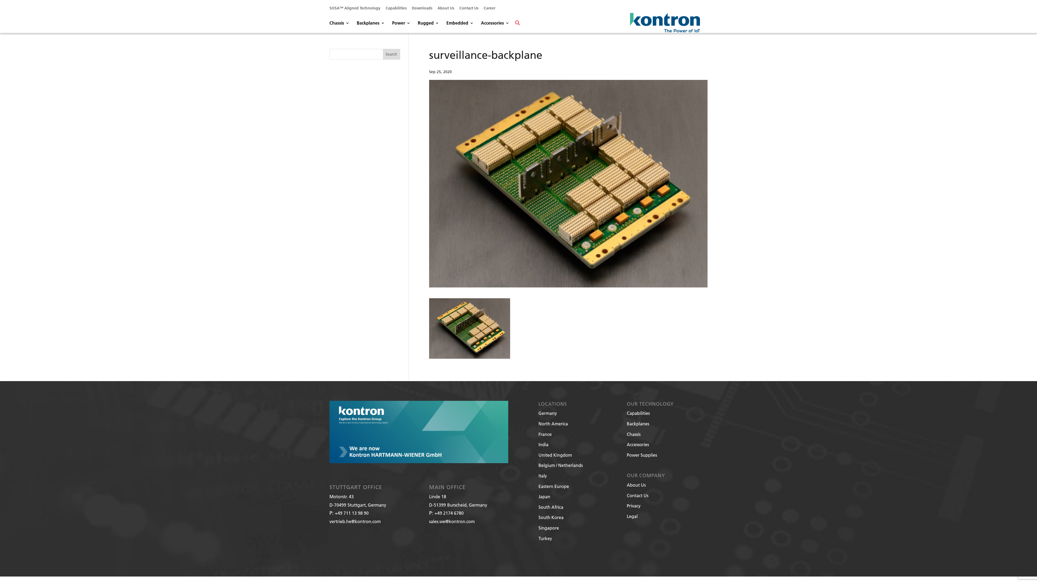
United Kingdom (555, 455)
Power (398, 23)
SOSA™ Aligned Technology (355, 8)
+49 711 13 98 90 (352, 513)
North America (553, 423)
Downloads (422, 8)
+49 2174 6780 (449, 513)
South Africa (550, 507)
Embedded (457, 23)
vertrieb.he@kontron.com (355, 521)
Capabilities (396, 8)
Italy (542, 476)
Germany (547, 413)
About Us (445, 8)
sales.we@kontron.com (452, 521)
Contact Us (469, 8)
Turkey (545, 538)
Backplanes (368, 23)
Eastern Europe (553, 486)
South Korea (551, 517)
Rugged (426, 23)
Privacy (634, 506)
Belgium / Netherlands (560, 465)
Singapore (548, 528)
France (545, 434)
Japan (544, 496)
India (543, 444)
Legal (632, 516)
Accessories (492, 23)
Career (489, 8)
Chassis (336, 23)
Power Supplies (642, 455)
